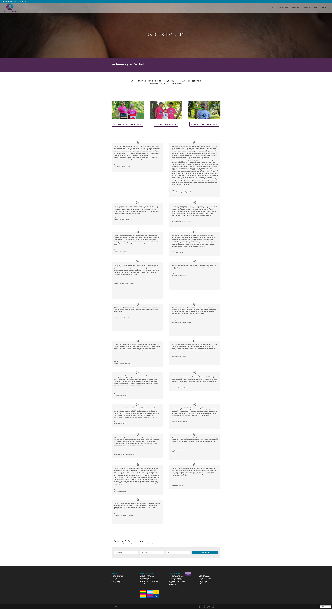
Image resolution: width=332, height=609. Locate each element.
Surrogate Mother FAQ (147, 575)
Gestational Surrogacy (147, 578)
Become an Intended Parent (177, 576)
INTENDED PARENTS (283, 8)
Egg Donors (202, 575)
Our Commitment (117, 580)
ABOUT (273, 8)
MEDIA (315, 8)
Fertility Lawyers (174, 584)
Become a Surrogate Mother (148, 576)
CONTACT (323, 8)
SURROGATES (295, 8)
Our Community (117, 583)
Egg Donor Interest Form (166, 124)
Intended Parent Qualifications (177, 580)
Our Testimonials (117, 581)
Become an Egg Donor (204, 576)
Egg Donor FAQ (203, 583)
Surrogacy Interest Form (147, 583)
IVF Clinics (172, 583)
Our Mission (116, 578)
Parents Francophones (175, 578)
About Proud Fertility (118, 575)
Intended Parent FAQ (175, 575)
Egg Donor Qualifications (205, 580)
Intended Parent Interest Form (204, 124)
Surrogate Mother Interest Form (127, 124)
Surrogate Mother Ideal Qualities (149, 581)
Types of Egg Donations (205, 578)
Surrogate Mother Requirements (149, 580)
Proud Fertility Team (118, 576)
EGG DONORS (306, 8)
